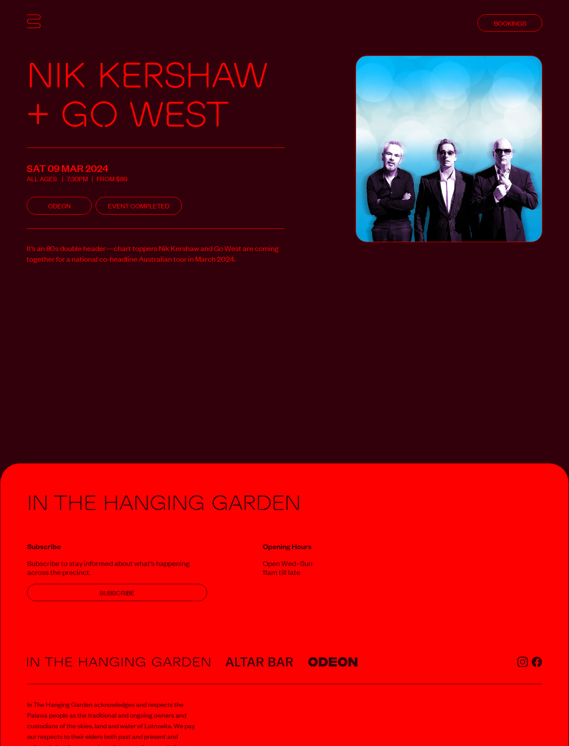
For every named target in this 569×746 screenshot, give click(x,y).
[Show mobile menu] (34, 23)
